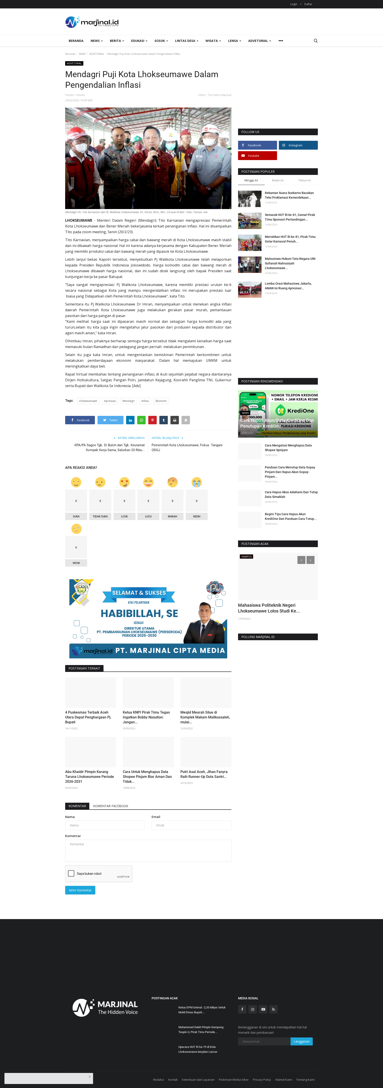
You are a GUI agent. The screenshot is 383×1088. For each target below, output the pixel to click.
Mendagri (129, 401)
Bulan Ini (278, 180)
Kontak (173, 1080)
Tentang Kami (305, 1080)
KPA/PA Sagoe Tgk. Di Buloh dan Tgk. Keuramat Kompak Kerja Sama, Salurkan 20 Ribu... (109, 447)
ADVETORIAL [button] (258, 41)
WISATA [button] (212, 41)
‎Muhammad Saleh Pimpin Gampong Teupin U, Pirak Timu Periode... (200, 1029)
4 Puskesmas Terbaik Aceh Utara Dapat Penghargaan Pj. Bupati (88, 717)
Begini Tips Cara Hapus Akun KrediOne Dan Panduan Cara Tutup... (291, 516)
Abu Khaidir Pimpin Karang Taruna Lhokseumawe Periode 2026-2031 (89, 777)
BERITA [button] (116, 41)
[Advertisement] (278, 95)
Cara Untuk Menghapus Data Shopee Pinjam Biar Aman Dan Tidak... (147, 777)
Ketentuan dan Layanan (198, 1080)
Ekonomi (161, 401)
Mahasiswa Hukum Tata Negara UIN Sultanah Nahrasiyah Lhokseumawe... (290, 263)
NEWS (82, 53)
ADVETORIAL (96, 53)
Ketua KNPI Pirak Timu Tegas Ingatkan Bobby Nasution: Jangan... (146, 717)
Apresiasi (110, 401)
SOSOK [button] (160, 41)
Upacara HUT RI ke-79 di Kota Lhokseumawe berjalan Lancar (197, 1049)
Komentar (77, 806)
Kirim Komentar (80, 890)
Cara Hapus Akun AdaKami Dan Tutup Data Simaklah (291, 494)
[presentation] (301, 560)
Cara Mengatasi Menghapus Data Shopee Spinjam (288, 448)
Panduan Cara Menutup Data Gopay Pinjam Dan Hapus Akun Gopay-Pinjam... (290, 472)
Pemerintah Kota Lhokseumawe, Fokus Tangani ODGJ (187, 447)
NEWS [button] (96, 41)
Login (293, 4)
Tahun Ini (304, 180)
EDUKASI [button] (138, 41)
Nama (70, 817)
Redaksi (158, 1080)
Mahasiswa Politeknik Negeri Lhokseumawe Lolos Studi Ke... (269, 608)
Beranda (76, 41)
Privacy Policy (262, 1080)
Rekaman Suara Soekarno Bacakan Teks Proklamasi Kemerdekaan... (289, 195)
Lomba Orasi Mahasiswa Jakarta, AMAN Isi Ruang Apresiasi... (288, 286)
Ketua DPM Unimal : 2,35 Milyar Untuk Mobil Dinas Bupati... (202, 1010)
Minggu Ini (251, 180)
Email (156, 817)
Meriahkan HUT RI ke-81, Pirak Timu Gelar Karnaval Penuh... (290, 239)
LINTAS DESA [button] (185, 41)
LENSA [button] (233, 41)
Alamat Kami (283, 1080)
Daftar (308, 4)
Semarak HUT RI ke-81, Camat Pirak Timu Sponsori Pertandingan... (290, 217)
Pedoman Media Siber (234, 1080)
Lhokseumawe (88, 401)
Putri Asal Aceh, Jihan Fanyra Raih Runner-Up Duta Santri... (204, 774)
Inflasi (145, 401)
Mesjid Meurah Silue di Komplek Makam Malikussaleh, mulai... (205, 717)
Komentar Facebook (110, 806)
